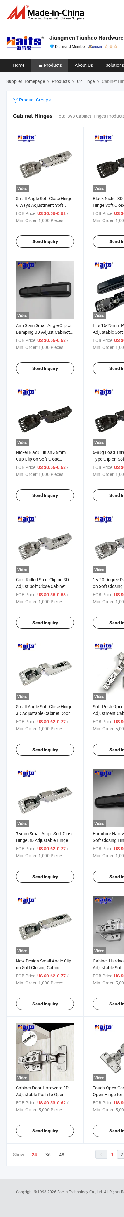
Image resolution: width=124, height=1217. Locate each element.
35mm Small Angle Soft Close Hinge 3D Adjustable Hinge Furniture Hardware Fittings (44, 840)
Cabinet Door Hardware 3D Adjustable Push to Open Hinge (42, 1094)
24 (34, 1154)
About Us (84, 65)
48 (61, 1154)
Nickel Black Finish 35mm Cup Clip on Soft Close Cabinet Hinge (41, 459)
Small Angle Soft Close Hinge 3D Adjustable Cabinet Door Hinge (44, 713)
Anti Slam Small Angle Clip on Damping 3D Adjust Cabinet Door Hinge (44, 332)
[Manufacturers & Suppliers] (46, 12)
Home (18, 65)
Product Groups (34, 100)
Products (53, 65)
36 (48, 1154)
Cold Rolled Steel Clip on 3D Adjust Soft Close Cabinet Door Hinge (42, 586)
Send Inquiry (45, 241)
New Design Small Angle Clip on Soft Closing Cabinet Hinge (43, 967)
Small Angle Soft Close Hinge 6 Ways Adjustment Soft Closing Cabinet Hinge (44, 205)
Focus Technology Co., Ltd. (80, 1191)
